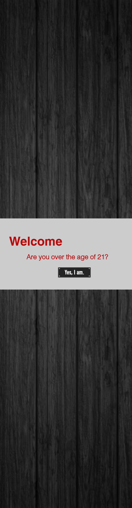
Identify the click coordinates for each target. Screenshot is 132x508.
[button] (74, 272)
